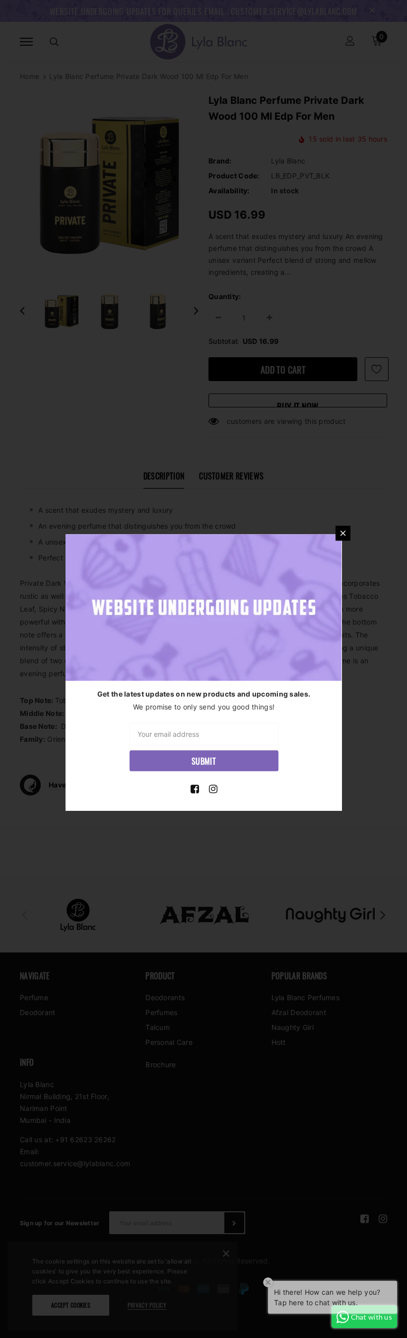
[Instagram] (213, 789)
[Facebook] (195, 789)
